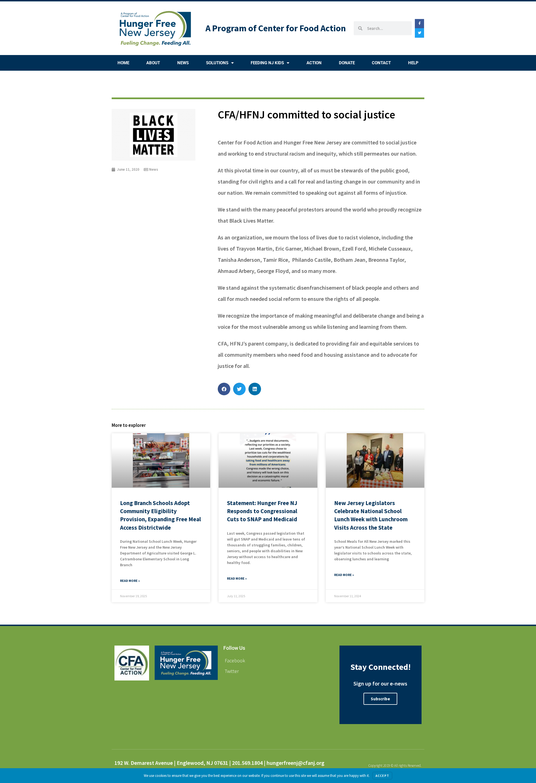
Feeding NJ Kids (267, 62)
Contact (381, 62)
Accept (382, 776)
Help (413, 62)
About (153, 62)
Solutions (217, 62)
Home (123, 62)
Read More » (130, 581)
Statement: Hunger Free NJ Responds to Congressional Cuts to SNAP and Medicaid (262, 511)
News (183, 62)
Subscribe (380, 698)
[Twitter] (419, 33)
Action (314, 62)
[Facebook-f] (419, 23)
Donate (347, 62)
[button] (224, 389)
